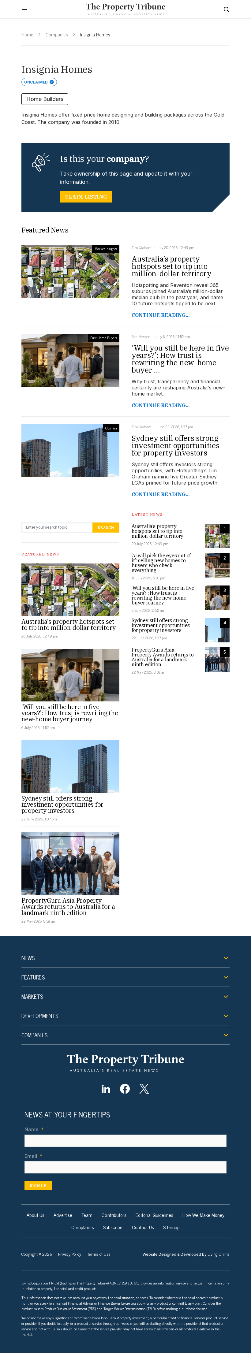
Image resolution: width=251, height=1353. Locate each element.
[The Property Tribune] (125, 1063)
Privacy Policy (69, 1253)
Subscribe (113, 1227)
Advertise (63, 1215)
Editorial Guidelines (154, 1215)
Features (33, 977)
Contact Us (143, 1227)
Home (27, 34)
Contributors (114, 1215)
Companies (57, 34)
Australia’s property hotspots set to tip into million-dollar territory (68, 624)
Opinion (111, 428)
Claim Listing (86, 197)
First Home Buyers (103, 338)
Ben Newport (141, 336)
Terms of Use (99, 1253)
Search (106, 527)
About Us (36, 1215)
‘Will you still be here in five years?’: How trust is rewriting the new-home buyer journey (69, 713)
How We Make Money (203, 1215)
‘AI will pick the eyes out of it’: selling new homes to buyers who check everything (161, 562)
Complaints (82, 1227)
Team (86, 1215)
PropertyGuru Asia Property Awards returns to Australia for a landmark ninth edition (68, 906)
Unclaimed (36, 82)
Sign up (38, 1185)
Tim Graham (142, 247)
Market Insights (106, 249)
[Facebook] (125, 1088)
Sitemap (171, 1227)
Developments (39, 1015)
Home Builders (44, 99)
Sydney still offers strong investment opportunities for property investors (62, 804)
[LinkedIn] (106, 1088)
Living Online (219, 1253)
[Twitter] (144, 1088)
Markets (32, 996)
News (28, 957)
